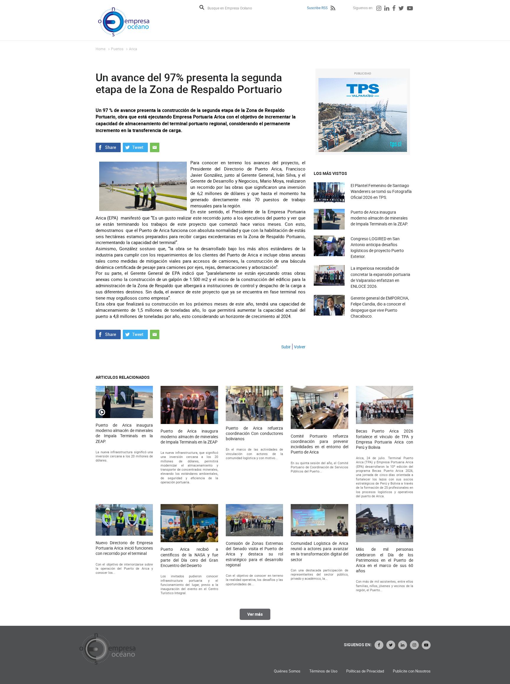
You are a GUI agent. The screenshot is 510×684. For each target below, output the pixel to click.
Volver (299, 347)
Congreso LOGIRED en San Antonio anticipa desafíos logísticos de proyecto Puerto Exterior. (377, 247)
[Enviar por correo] (154, 147)
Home (100, 48)
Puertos (117, 48)
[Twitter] (401, 9)
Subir (286, 347)
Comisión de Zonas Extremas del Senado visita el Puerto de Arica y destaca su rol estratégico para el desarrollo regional (254, 554)
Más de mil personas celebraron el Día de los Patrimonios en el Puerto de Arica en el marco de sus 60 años (384, 560)
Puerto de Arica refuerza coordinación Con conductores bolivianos (254, 433)
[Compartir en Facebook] (108, 147)
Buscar (202, 7)
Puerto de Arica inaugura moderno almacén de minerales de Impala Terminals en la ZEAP (189, 436)
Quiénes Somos (287, 671)
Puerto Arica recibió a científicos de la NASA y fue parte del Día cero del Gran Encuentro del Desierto (189, 557)
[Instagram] (378, 9)
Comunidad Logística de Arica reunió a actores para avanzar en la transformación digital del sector (319, 551)
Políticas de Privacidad (365, 671)
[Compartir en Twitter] (135, 147)
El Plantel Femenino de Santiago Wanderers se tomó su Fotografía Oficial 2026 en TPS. (381, 191)
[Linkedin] (386, 9)
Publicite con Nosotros (412, 671)
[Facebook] (393, 9)
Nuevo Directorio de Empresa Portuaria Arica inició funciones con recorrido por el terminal (124, 548)
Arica (133, 48)
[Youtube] (410, 9)
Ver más (255, 614)
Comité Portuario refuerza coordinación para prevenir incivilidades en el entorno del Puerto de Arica (319, 444)
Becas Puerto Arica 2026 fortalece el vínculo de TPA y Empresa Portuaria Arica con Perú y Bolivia (384, 439)
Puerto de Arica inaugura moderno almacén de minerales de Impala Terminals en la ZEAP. (379, 218)
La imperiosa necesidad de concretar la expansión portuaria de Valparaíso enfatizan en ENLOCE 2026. (380, 277)
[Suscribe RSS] (333, 9)
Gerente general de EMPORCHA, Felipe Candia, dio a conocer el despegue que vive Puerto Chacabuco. (380, 307)
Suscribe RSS (317, 7)
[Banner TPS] (362, 115)
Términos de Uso (323, 671)
